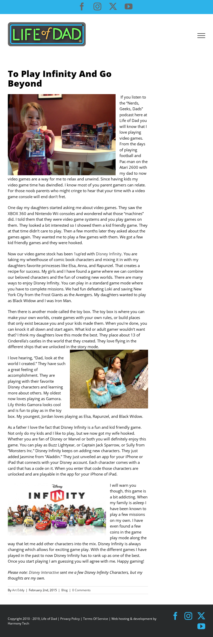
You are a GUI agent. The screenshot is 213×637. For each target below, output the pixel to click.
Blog (64, 590)
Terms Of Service (95, 618)
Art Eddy (18, 590)
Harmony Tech (18, 623)
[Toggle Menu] (201, 35)
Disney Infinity (109, 253)
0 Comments (81, 590)
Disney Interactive (44, 572)
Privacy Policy (70, 618)
